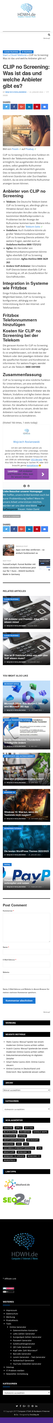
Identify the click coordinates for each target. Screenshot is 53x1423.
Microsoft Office (11, 684)
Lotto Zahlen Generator (24, 1333)
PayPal (7, 864)
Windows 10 (9, 792)
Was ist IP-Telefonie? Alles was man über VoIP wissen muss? (26, 657)
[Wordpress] (28, 486)
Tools (8, 1323)
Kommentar (8, 911)
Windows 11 (34, 1156)
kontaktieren (33, 465)
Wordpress (10, 1160)
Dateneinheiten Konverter (25, 1330)
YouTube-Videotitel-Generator (27, 1364)
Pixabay (30, 149)
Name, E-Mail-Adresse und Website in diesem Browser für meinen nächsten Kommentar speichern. (26, 991)
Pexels (15, 149)
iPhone (22, 1136)
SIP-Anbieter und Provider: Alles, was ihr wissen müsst (26, 620)
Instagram (9, 1136)
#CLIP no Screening (12, 516)
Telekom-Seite (32, 226)
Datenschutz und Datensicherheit (19, 756)
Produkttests (12, 1320)
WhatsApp (9, 1152)
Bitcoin (29, 1128)
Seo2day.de (34, 1414)
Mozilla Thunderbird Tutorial (17, 720)
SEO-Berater (37, 459)
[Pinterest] (24, 486)
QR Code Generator (22, 1347)
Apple (18, 1128)
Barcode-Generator (22, 1353)
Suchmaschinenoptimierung (19, 1148)
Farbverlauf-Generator (23, 1360)
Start (5, 55)
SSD (26, 1144)
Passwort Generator (22, 1340)
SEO (19, 1144)
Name (6, 947)
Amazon (8, 1128)
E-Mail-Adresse (9, 960)
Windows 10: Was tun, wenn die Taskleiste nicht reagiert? (21, 813)
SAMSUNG (8, 1144)
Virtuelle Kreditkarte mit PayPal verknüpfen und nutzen (20, 882)
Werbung (10, 1317)
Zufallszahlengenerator (24, 1343)
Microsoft (32, 1140)
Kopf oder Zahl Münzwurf (25, 1350)
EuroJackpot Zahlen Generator (27, 1337)
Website (6, 972)
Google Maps (40, 1132)
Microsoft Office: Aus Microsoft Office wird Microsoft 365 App (24, 705)
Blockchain (10, 1132)
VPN (39, 1148)
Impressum (11, 1310)
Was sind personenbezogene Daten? (24, 778)
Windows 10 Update (14, 1156)
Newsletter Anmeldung (17, 1374)
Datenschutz (12, 1313)
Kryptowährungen (14, 1140)
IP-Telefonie (27, 52)
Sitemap (10, 1367)
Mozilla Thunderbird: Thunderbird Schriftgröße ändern (22, 741)
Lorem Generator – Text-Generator (29, 1357)
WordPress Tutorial (13, 828)
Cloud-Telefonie (11, 52)
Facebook (25, 1132)
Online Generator (18, 1327)
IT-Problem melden (15, 1370)
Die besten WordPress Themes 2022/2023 (26, 851)
